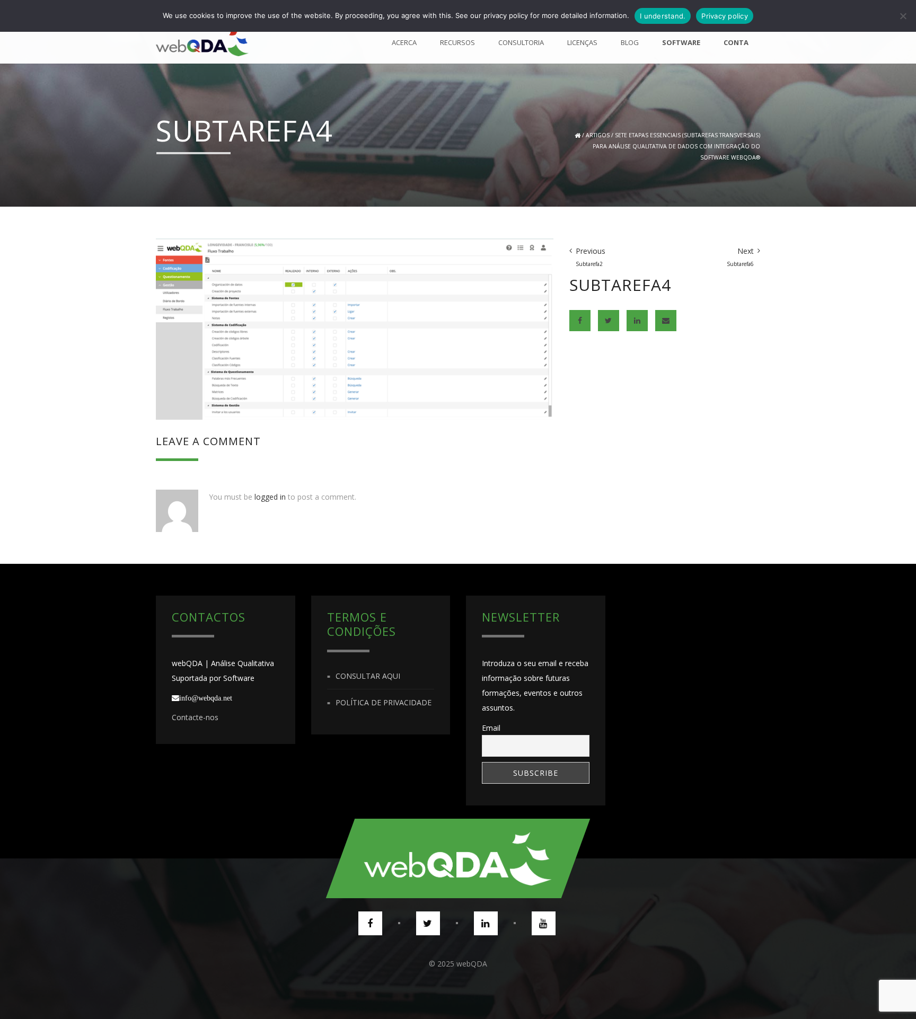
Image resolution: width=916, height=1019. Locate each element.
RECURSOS (457, 42)
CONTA (736, 42)
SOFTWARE (681, 42)
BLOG (630, 42)
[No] (902, 16)
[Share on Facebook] (580, 320)
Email (491, 728)
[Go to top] (458, 858)
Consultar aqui (368, 676)
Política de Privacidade (383, 702)
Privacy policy (724, 16)
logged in (270, 497)
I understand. (662, 16)
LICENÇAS (582, 42)
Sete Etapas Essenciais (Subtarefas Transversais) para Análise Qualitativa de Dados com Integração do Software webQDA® (676, 146)
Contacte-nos (195, 717)
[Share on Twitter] (608, 320)
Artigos (598, 135)
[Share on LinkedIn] (637, 320)
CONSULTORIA (521, 42)
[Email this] (665, 320)
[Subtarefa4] (354, 328)
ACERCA (404, 42)
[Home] (202, 42)
